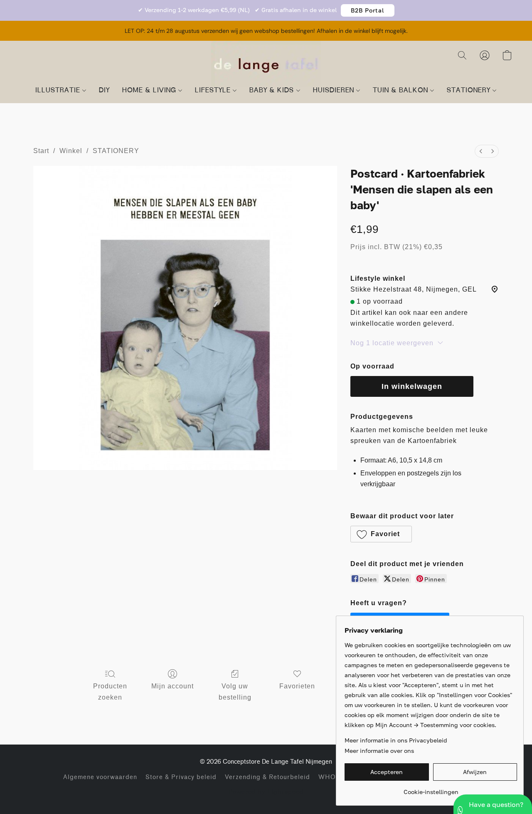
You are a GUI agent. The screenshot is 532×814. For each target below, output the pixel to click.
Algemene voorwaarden (100, 777)
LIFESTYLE (214, 90)
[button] (367, 10)
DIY (104, 90)
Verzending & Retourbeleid (267, 777)
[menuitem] (481, 151)
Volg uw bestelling (235, 691)
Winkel (70, 150)
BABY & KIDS (272, 90)
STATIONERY (470, 90)
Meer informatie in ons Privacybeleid (396, 740)
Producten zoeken (110, 691)
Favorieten (297, 686)
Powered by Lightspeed (266, 791)
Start (41, 150)
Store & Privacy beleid (181, 777)
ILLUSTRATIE (58, 90)
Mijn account (172, 686)
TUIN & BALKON (401, 90)
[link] (431, 789)
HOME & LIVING (150, 90)
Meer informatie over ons (379, 750)
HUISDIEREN (334, 90)
